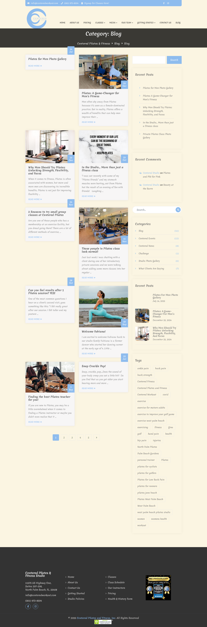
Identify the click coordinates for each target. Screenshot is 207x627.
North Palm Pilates (147, 446)
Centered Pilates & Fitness (93, 43)
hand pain (153, 433)
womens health (159, 518)
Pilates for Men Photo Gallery (158, 87)
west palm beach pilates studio (153, 512)
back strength (144, 375)
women (141, 518)
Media (112, 22)
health (168, 433)
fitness (158, 427)
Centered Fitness (146, 381)
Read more (34, 66)
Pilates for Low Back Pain (150, 479)
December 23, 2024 (162, 320)
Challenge (144, 253)
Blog (178, 22)
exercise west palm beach (150, 420)
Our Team (126, 22)
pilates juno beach (147, 492)
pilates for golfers (146, 473)
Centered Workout (146, 394)
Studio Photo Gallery (149, 260)
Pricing (87, 22)
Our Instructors (116, 587)
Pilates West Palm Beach (150, 499)
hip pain (141, 440)
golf (139, 433)
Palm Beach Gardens (148, 453)
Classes (99, 22)
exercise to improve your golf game (155, 414)
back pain (160, 368)
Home (62, 22)
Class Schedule (116, 582)
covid (165, 394)
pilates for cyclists (147, 466)
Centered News (146, 245)
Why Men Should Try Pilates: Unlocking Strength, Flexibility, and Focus (157, 111)
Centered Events (147, 238)
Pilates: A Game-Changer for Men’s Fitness (163, 314)
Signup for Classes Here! (96, 3)
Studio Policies (76, 598)
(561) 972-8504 (71, 3)
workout (141, 525)
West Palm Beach (146, 505)
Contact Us (165, 22)
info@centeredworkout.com (44, 3)
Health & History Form (120, 598)
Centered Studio (151, 172)
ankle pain (143, 368)
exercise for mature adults (151, 407)
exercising (142, 427)
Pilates (164, 459)
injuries (157, 440)
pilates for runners (147, 486)
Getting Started (145, 22)
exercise (141, 401)
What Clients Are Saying (151, 268)
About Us (74, 22)
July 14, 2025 (159, 301)
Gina (170, 427)
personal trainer (146, 459)
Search (174, 59)
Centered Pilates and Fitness (152, 388)
